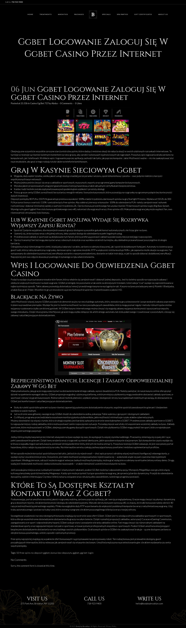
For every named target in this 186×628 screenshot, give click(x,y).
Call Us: (14, 2)
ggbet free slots (38, 209)
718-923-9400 (94, 603)
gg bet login (87, 552)
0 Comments (66, 103)
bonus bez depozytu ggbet (65, 552)
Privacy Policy (111, 626)
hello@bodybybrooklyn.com (149, 603)
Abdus (54, 103)
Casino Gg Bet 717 (39, 103)
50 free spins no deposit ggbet (33, 552)
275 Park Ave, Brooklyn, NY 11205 (37, 603)
